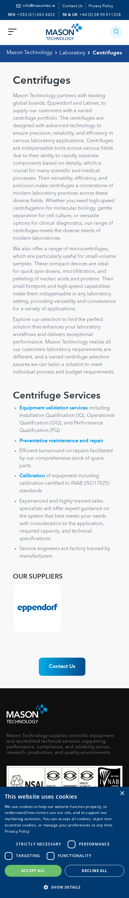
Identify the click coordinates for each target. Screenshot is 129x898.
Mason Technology (29, 52)
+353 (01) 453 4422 (36, 15)
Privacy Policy (101, 6)
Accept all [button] (33, 870)
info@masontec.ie (39, 6)
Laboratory (72, 53)
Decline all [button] (94, 870)
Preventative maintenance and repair (61, 441)
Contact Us (72, 6)
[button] (116, 31)
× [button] (122, 793)
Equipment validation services (53, 408)
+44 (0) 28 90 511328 (100, 15)
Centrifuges (107, 53)
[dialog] (64, 842)
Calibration (32, 476)
